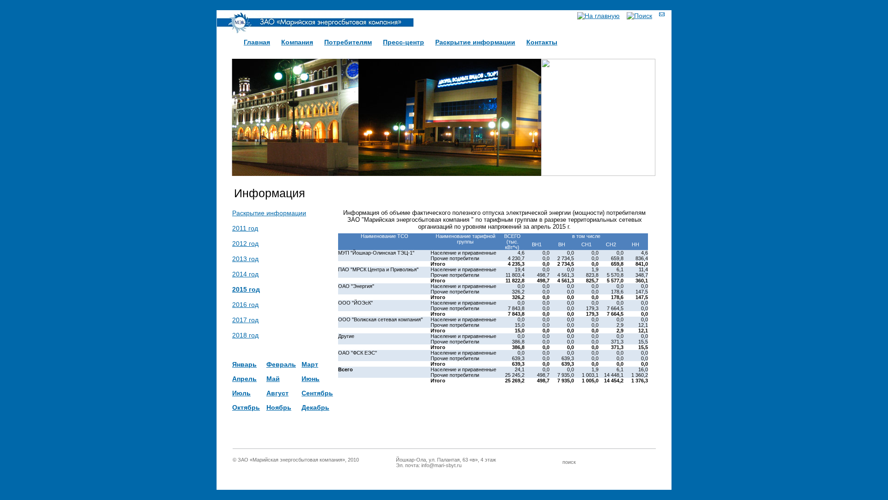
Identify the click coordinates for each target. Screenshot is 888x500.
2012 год (245, 243)
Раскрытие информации (475, 42)
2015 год (246, 289)
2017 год (245, 320)
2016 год (245, 304)
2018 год (245, 335)
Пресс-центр (403, 42)
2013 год (245, 258)
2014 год (245, 274)
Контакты (541, 42)
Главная (257, 42)
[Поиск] (639, 15)
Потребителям (348, 42)
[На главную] (598, 15)
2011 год (245, 228)
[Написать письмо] (662, 14)
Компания (297, 42)
